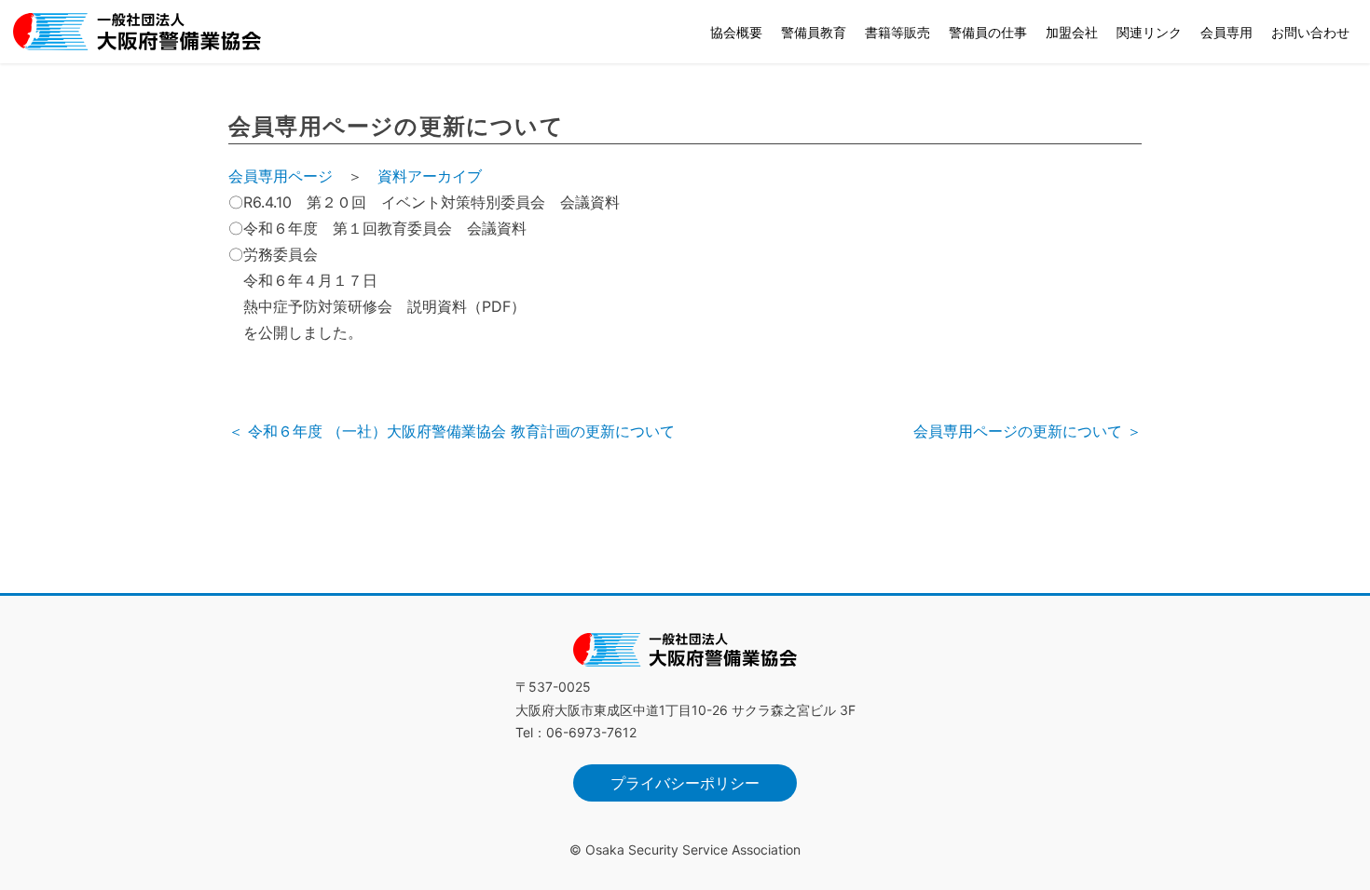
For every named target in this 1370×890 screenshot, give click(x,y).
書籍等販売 (897, 32)
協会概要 (736, 32)
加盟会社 (1072, 32)
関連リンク (1149, 32)
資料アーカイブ (429, 176)
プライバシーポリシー (685, 783)
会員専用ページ (280, 176)
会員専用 (1226, 32)
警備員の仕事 (988, 32)
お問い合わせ (1310, 32)
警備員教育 (813, 32)
